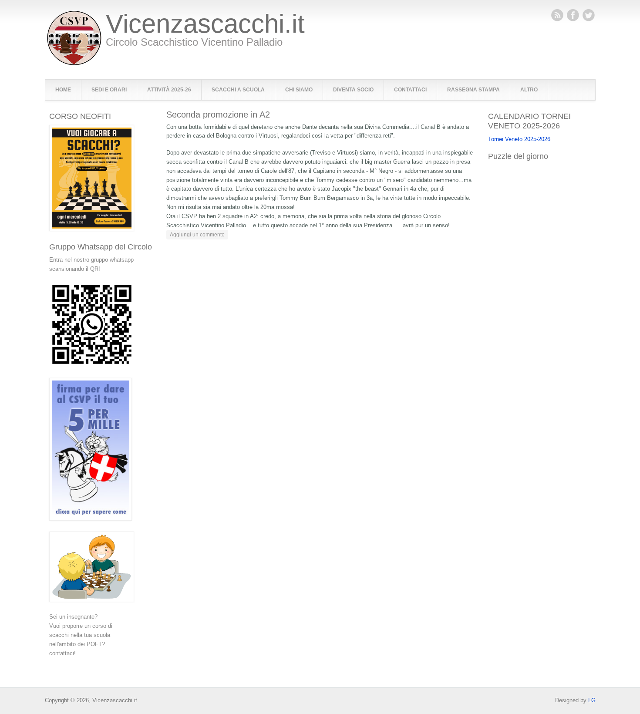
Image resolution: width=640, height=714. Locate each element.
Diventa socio (353, 90)
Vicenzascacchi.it (205, 24)
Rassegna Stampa (473, 90)
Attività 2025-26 (169, 90)
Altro (529, 90)
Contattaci (410, 90)
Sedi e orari (109, 90)
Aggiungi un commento (197, 235)
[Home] (74, 63)
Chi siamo (299, 90)
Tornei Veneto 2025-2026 (519, 139)
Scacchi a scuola (238, 90)
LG (592, 700)
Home (63, 90)
